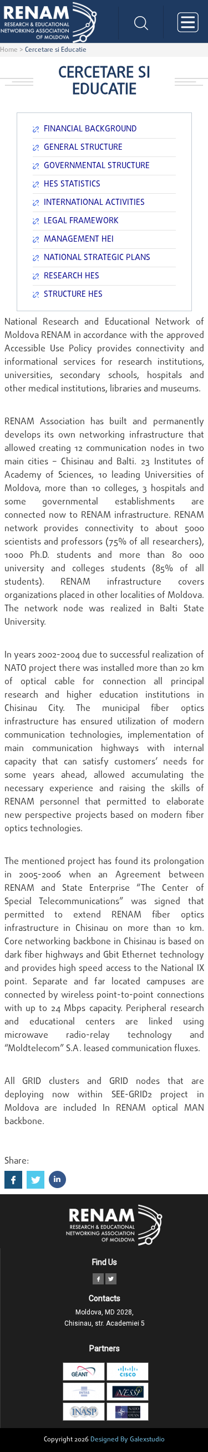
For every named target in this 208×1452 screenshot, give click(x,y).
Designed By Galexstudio (127, 1440)
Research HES (71, 276)
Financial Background (90, 129)
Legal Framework (81, 221)
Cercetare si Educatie (56, 50)
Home (9, 50)
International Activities (94, 203)
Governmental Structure (97, 166)
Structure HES (73, 294)
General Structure (83, 147)
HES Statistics (72, 184)
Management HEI (79, 239)
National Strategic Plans (97, 258)
